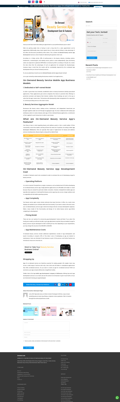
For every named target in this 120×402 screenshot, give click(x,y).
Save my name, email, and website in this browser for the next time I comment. (43, 341)
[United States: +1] (88, 42)
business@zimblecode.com (96, 2)
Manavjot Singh (38, 291)
